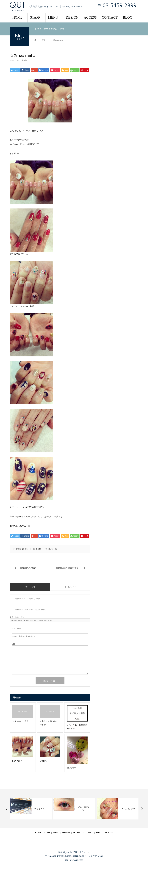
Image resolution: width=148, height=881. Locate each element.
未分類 (24, 60)
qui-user (25, 549)
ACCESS (90, 17)
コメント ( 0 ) (30, 587)
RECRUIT (108, 832)
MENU (53, 17)
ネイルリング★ (128, 808)
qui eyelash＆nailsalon (74, 846)
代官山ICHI (39, 808)
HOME (17, 17)
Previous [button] (6, 808)
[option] (31, 808)
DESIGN (72, 17)
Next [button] (141, 808)
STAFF (35, 17)
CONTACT (110, 17)
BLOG (127, 17)
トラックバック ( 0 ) (70, 587)
